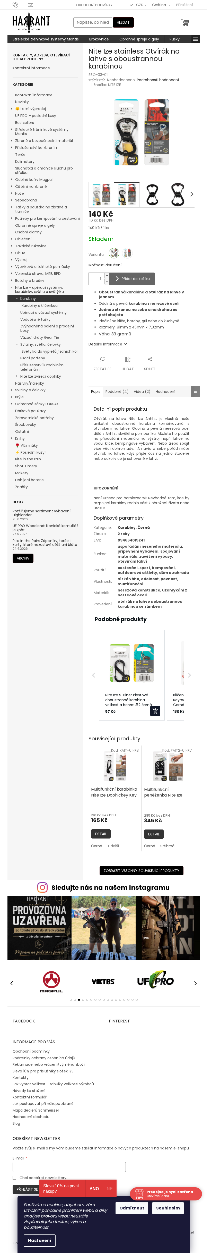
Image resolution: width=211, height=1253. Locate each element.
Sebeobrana (26, 200)
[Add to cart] (155, 711)
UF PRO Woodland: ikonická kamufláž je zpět (45, 528)
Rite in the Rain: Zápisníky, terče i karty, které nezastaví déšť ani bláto (45, 543)
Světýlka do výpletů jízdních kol (49, 351)
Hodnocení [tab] (165, 391)
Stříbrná (167, 846)
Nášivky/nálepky (29, 383)
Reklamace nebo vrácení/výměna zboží (49, 1064)
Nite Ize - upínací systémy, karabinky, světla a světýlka (39, 289)
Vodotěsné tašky (35, 319)
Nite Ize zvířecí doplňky (40, 376)
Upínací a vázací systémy (43, 312)
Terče (20, 154)
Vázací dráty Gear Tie (39, 337)
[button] (94, 675)
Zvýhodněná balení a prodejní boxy (47, 328)
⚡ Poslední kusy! (30, 452)
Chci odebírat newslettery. (43, 1177)
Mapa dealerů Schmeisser (36, 1110)
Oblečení (23, 239)
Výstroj (21, 259)
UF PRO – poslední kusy (35, 115)
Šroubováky (25, 424)
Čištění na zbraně (31, 186)
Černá (96, 846)
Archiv (23, 558)
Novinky (22, 101)
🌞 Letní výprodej (30, 108)
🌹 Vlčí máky (26, 445)
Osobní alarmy (28, 232)
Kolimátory (24, 161)
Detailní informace (105, 344)
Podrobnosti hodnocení (158, 80)
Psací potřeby (32, 358)
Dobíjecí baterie (29, 479)
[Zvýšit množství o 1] (106, 276)
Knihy (20, 438)
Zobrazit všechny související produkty (141, 870)
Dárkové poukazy (30, 410)
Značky (21, 486)
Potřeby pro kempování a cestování (47, 218)
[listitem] (132, 675)
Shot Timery (26, 466)
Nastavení (39, 1240)
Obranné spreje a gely (35, 225)
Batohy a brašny (29, 280)
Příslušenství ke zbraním (36, 147)
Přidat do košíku (136, 278)
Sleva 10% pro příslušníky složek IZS (43, 1071)
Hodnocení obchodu (31, 1116)
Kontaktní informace (31, 68)
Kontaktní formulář (30, 1097)
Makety (21, 473)
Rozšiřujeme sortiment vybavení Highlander (42, 513)
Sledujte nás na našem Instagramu (110, 887)
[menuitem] (45, 39)
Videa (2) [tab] (142, 391)
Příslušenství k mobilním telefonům (42, 367)
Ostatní (22, 431)
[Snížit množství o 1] (106, 282)
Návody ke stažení (29, 1090)
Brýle (19, 397)
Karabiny (28, 298)
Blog (16, 1123)
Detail (101, 833)
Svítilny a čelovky (30, 390)
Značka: (107, 84)
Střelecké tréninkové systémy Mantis (41, 132)
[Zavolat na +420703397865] (20, 4)
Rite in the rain (28, 459)
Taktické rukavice (31, 246)
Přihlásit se (27, 1189)
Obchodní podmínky (94, 5)
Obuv (20, 253)
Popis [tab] (95, 391)
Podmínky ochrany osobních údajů (44, 1058)
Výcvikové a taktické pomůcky (42, 266)
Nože (19, 193)
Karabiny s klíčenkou (40, 305)
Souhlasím (168, 1208)
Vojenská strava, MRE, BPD (38, 273)
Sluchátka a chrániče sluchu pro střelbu (44, 170)
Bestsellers (24, 122)
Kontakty (21, 1077)
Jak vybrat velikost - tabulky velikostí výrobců (53, 1084)
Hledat (123, 22)
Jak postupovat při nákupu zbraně (43, 1103)
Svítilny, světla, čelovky (40, 344)
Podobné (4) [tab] (117, 391)
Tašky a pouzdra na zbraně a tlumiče (41, 209)
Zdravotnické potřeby (34, 417)
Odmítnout (131, 1208)
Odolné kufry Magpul (33, 179)
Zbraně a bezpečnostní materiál (44, 140)
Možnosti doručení (105, 265)
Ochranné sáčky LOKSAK (37, 404)
